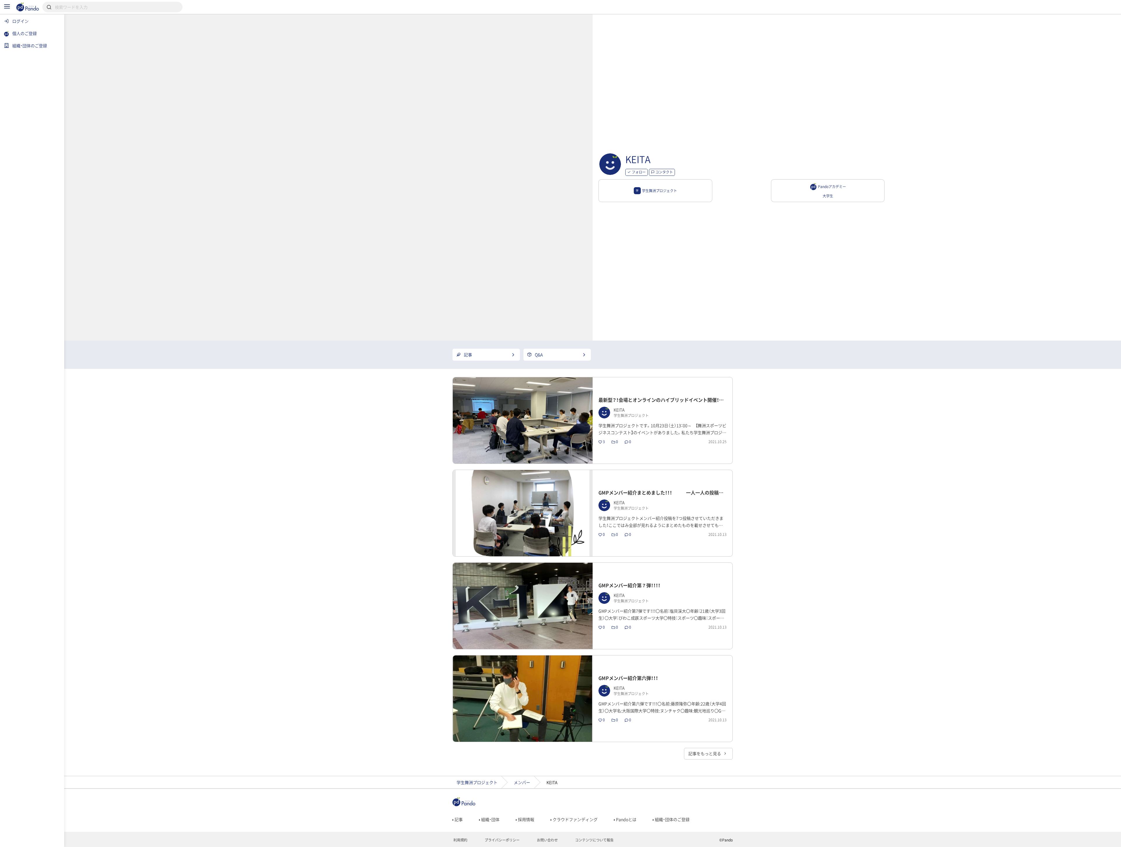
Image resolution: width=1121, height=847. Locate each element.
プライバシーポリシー (502, 840)
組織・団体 (489, 819)
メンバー (522, 782)
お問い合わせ (547, 840)
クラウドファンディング (575, 819)
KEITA (637, 159)
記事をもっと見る (705, 753)
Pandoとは (625, 819)
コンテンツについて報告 (594, 840)
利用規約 (459, 840)
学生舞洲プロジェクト (477, 782)
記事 (458, 819)
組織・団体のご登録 (672, 819)
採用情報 (525, 819)
